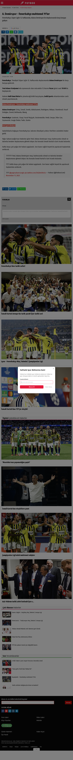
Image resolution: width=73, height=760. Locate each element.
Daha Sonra (48, 387)
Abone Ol (32, 387)
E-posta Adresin (24, 379)
